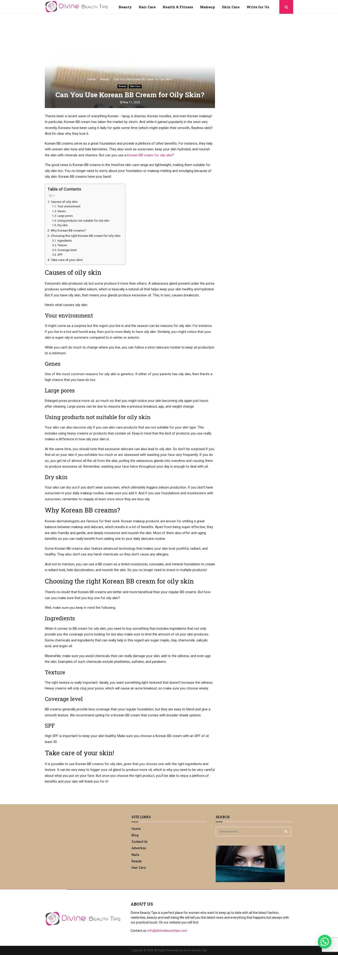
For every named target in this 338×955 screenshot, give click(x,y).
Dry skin (62, 225)
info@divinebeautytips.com (167, 930)
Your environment (68, 206)
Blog (135, 835)
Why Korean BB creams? (68, 230)
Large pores (65, 215)
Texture (62, 245)
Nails (135, 855)
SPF (59, 254)
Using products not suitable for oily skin (83, 220)
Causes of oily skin (64, 201)
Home (136, 829)
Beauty (125, 7)
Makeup (207, 7)
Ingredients (64, 240)
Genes (61, 211)
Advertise (139, 848)
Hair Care (147, 7)
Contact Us (140, 841)
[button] (325, 942)
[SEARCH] (286, 831)
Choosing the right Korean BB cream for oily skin (85, 235)
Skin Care (231, 7)
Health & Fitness (178, 7)
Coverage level (66, 250)
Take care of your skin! (67, 260)
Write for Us (257, 7)
